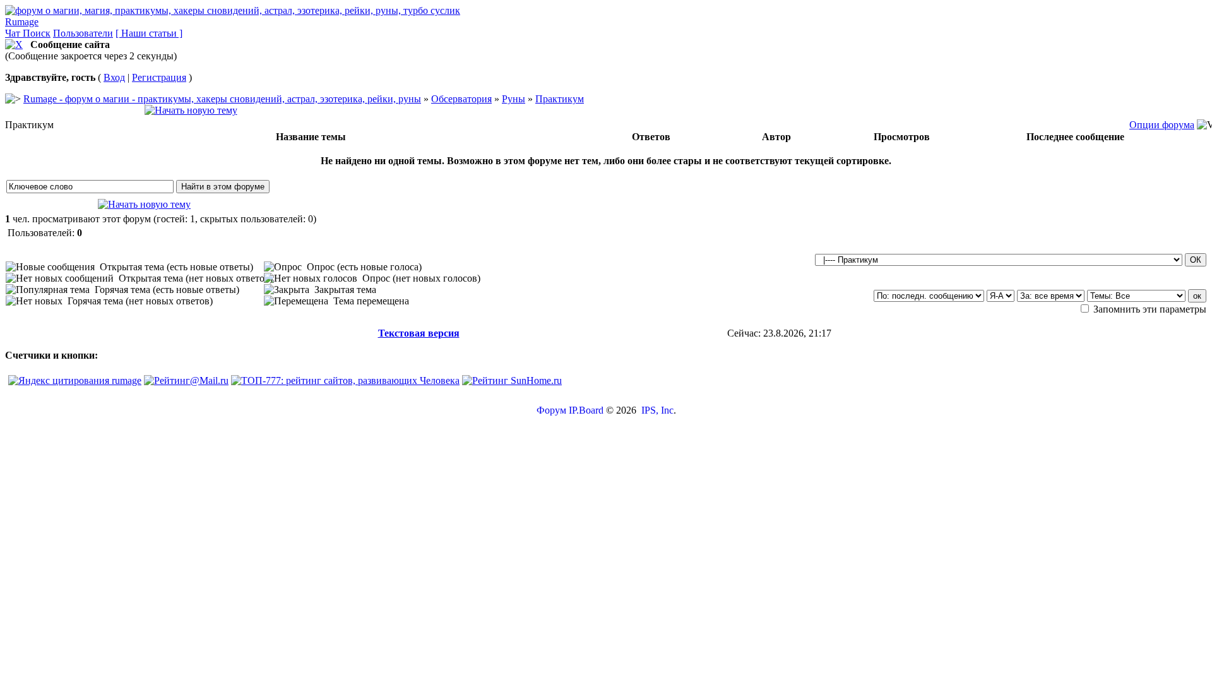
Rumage (22, 21)
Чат (14, 33)
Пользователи (83, 33)
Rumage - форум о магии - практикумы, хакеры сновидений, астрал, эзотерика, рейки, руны (222, 98)
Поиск (36, 33)
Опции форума (1161, 124)
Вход (114, 77)
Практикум (559, 98)
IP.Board (586, 410)
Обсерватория (461, 98)
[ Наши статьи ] (149, 33)
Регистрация (159, 77)
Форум (551, 410)
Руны (513, 98)
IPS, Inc (657, 410)
